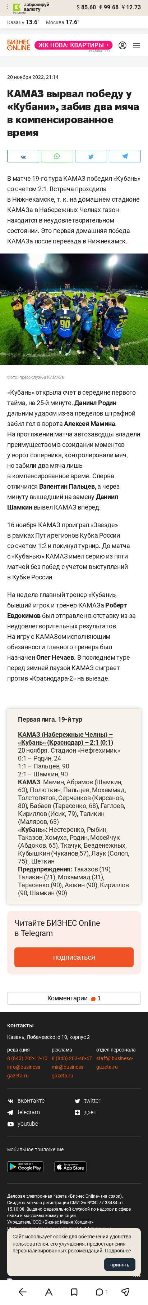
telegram (28, 1112)
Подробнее (118, 1251)
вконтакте (30, 1100)
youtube (27, 1123)
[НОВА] (71, 45)
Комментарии (74, 998)
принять (119, 1265)
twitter (91, 1100)
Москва (55, 22)
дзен (90, 1112)
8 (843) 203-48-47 (72, 1058)
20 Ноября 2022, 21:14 (33, 77)
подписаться (74, 957)
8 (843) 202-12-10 (27, 1058)
